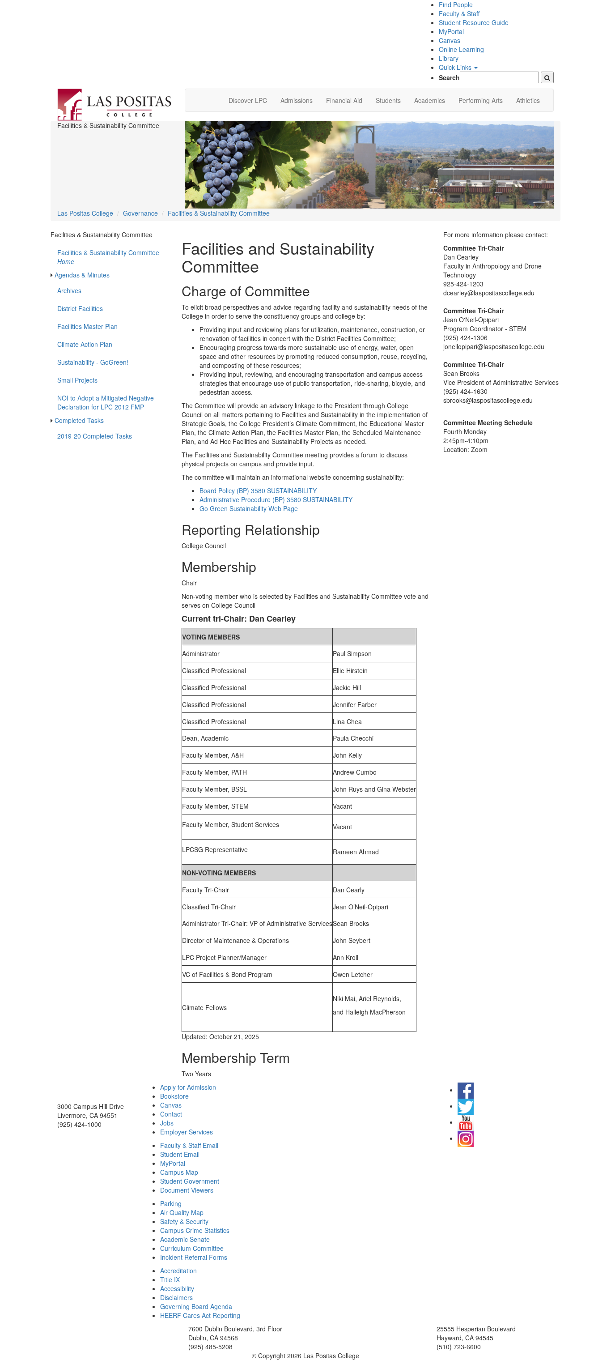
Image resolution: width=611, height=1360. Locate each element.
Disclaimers (176, 1297)
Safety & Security (184, 1221)
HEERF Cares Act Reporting (200, 1315)
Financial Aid (344, 100)
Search (449, 77)
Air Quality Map (182, 1212)
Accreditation (178, 1270)
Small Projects (77, 379)
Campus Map (179, 1172)
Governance (140, 213)
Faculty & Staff (459, 13)
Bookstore (174, 1095)
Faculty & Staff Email (189, 1145)
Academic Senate (185, 1239)
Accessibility (177, 1288)
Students (388, 100)
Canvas (449, 40)
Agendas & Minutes (82, 274)
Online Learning (461, 49)
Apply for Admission (188, 1087)
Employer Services (186, 1131)
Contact (171, 1113)
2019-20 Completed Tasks (94, 435)
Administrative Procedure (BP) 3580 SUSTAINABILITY (275, 499)
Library (448, 58)
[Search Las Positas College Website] (547, 77)
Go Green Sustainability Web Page (248, 508)
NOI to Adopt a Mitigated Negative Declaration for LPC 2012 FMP (105, 402)
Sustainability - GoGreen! (92, 362)
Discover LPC (248, 100)
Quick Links (456, 67)
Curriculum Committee (192, 1248)
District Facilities (80, 308)
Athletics (528, 100)
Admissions (296, 100)
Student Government (189, 1181)
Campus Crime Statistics (194, 1230)
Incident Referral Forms (193, 1257)
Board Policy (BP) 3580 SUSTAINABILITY (258, 490)
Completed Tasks (79, 420)
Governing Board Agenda (196, 1306)
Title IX (170, 1279)
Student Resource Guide (474, 22)
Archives (69, 290)
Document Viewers (186, 1189)
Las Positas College (85, 213)
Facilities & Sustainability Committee (219, 213)
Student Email (179, 1154)
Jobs (167, 1122)
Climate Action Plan (84, 344)
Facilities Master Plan (87, 326)
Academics (429, 100)
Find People (456, 4)
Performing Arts (480, 100)
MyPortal (451, 31)
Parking (171, 1203)
